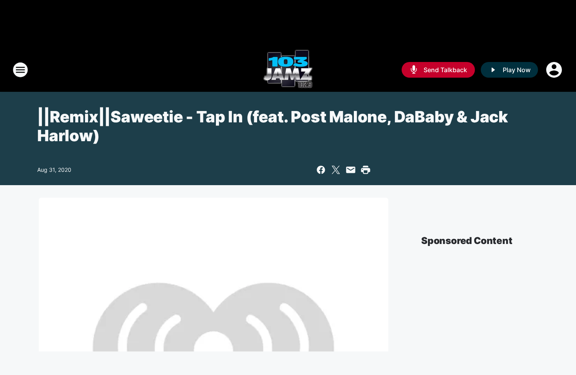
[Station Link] (288, 69)
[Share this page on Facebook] (320, 169)
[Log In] (554, 70)
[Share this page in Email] (350, 169)
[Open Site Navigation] (20, 70)
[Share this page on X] (335, 169)
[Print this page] (365, 169)
